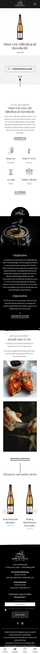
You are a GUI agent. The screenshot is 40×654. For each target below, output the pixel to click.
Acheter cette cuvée (20, 316)
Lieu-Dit (10, 525)
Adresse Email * (20, 601)
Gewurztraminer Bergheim (10, 521)
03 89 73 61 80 (20, 585)
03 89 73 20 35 (20, 575)
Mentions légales (11, 646)
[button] (4, 511)
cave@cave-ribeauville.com (20, 588)
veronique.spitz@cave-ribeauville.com (20, 577)
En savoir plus (20, 138)
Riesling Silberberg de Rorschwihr (29, 522)
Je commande (20, 192)
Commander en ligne (22, 69)
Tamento (32, 646)
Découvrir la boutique (20, 459)
